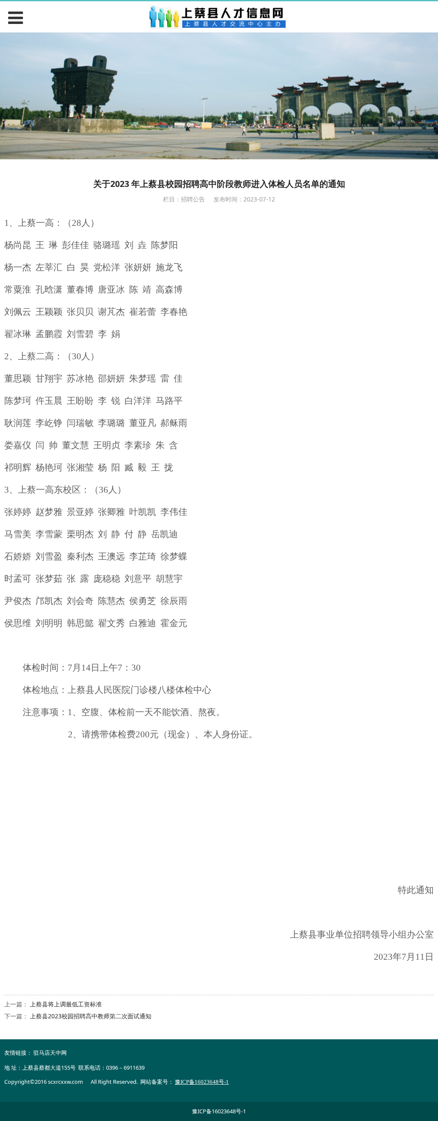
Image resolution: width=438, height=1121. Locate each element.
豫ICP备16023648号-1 (219, 1111)
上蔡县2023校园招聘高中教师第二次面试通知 (90, 1016)
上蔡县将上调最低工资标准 (66, 1004)
